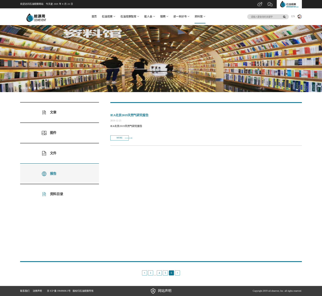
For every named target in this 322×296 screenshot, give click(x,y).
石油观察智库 (128, 16)
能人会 (148, 16)
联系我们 (25, 291)
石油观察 (107, 16)
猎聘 (163, 16)
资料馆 (199, 16)
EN (293, 16)
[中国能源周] (36, 16)
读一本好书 (180, 16)
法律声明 (37, 291)
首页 (94, 16)
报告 (57, 88)
